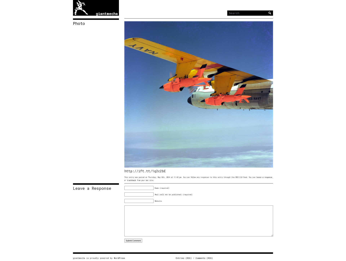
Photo (79, 23)
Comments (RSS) (204, 258)
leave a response (264, 177)
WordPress (119, 258)
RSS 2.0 (239, 177)
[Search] (270, 13)
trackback (131, 180)
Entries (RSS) (184, 258)
